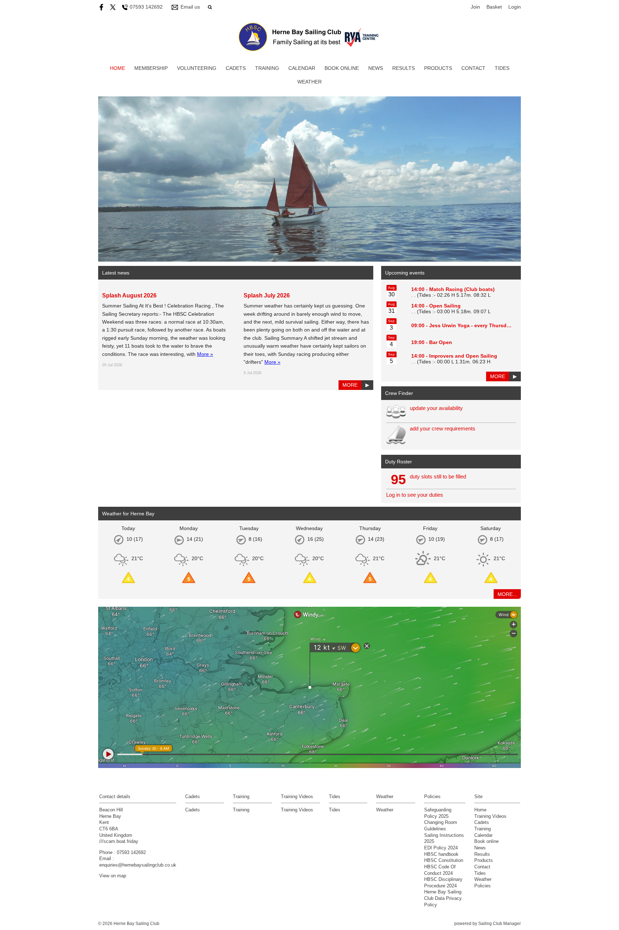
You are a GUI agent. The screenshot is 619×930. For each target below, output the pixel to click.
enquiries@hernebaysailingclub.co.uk (137, 865)
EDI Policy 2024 (441, 847)
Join (475, 7)
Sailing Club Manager (499, 923)
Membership (151, 68)
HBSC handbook (441, 854)
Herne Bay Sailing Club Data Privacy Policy (443, 898)
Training (267, 68)
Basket (494, 7)
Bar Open (440, 342)
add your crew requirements (442, 428)
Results (403, 68)
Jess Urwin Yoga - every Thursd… (470, 325)
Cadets (236, 68)
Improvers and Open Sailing (463, 356)
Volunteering (196, 68)
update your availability (436, 408)
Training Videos (297, 809)
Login (514, 7)
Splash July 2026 (267, 295)
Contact (473, 68)
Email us (190, 7)
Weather (309, 82)
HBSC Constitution (443, 860)
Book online (342, 68)
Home (117, 68)
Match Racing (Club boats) (462, 289)
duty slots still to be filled (438, 476)
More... (507, 594)
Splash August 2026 (129, 295)
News (375, 68)
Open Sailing (445, 306)
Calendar (301, 68)
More (350, 385)
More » (205, 354)
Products (438, 68)
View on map (112, 875)
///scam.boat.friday (118, 841)
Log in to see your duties (414, 495)
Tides (502, 68)
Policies (482, 885)
